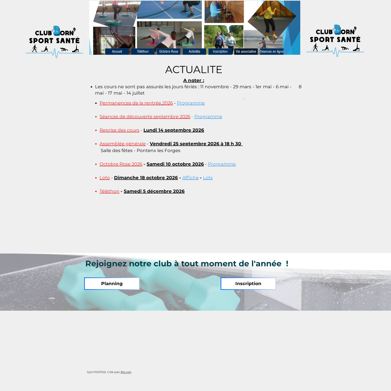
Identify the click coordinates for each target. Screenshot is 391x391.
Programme (191, 103)
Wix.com (126, 372)
